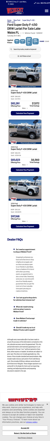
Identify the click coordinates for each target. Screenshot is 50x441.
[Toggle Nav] (46, 10)
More (23, 108)
